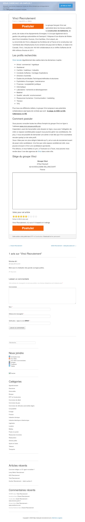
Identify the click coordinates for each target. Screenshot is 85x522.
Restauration (12, 438)
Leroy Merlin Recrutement (16, 472)
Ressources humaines (15, 435)
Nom (11, 307)
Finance (11, 414)
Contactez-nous (15, 356)
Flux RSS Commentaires (18, 360)
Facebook (14, 364)
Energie (11, 412)
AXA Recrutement (14, 475)
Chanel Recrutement (15, 246)
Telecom (11, 446)
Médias (11, 429)
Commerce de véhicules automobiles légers (21, 406)
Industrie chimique (14, 417)
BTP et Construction (37, 236)
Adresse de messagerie (16, 314)
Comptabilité (12, 409)
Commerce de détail (15, 400)
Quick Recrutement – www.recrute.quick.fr (18, 500)
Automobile (12, 391)
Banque (11, 394)
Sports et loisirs (13, 443)
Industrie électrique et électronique (19, 420)
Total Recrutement (14, 478)
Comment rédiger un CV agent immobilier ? (22, 469)
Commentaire (13, 287)
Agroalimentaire (13, 385)
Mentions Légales (57, 518)
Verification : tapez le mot (19, 321)
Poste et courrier (14, 432)
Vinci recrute (17, 60)
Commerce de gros (14, 403)
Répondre (13, 272)
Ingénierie (12, 423)
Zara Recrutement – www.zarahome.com (18, 504)
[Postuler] (12, 373)
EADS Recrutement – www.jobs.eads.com (63, 246)
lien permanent (55, 236)
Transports (12, 449)
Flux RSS (14, 358)
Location (11, 426)
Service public (13, 441)
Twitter (13, 365)
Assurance (12, 388)
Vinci (40, 151)
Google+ (13, 362)
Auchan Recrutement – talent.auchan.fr (20, 481)
